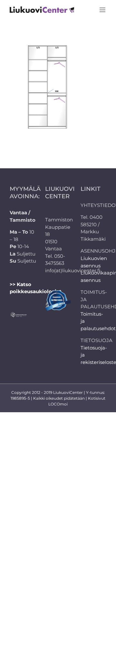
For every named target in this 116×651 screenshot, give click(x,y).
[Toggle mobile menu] (103, 9)
